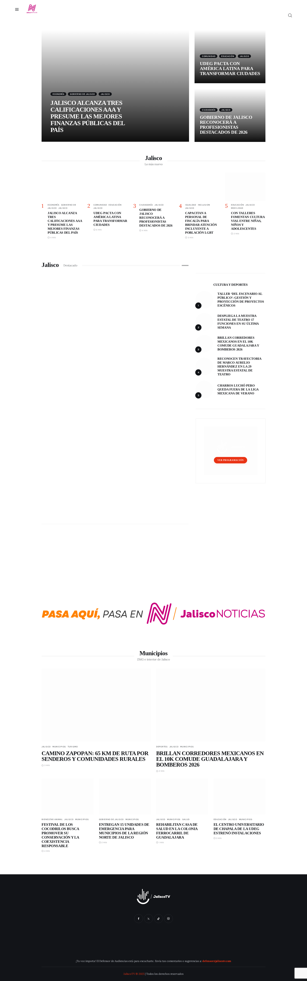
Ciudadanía (209, 110)
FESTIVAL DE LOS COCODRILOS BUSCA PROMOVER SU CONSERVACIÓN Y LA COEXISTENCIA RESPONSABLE (60, 835)
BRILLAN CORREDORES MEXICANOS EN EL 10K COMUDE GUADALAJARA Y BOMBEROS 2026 (210, 759)
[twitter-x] (148, 918)
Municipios (59, 746)
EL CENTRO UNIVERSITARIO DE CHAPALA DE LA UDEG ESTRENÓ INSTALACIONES (239, 828)
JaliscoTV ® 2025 (133, 973)
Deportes (162, 746)
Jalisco (105, 94)
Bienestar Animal (52, 819)
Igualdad (190, 205)
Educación (227, 56)
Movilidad (237, 208)
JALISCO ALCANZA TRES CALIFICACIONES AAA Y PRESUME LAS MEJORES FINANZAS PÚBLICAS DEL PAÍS (87, 116)
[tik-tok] (158, 918)
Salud (186, 819)
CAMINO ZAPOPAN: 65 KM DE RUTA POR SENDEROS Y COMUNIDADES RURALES (95, 756)
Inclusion (204, 205)
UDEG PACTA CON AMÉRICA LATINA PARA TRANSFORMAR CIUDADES (230, 68)
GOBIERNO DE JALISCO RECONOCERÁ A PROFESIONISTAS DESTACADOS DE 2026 (226, 125)
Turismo (73, 746)
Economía (58, 94)
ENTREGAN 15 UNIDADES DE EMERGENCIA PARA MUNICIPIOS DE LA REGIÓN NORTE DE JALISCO (124, 830)
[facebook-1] (138, 918)
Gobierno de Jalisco (82, 94)
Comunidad (208, 56)
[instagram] (168, 918)
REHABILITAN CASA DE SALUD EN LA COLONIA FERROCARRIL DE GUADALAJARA (177, 830)
